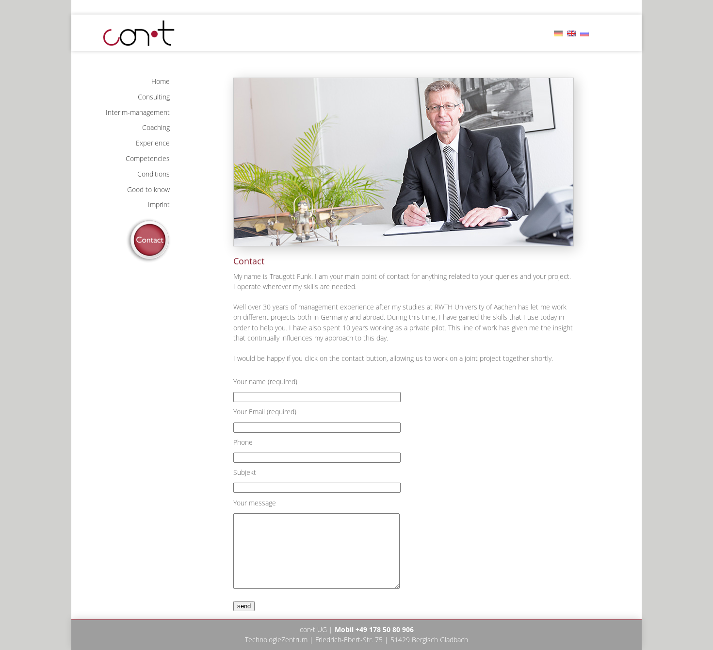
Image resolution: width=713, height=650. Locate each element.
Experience (153, 142)
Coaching (156, 127)
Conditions (153, 174)
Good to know (148, 189)
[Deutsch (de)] (558, 32)
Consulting (154, 96)
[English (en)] (571, 32)
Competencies (148, 158)
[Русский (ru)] (584, 32)
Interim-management (138, 112)
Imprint (159, 204)
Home (160, 81)
